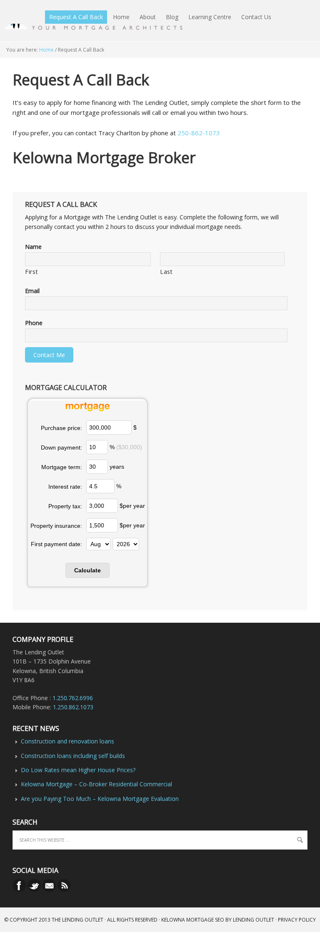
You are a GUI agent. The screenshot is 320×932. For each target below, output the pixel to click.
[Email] (50, 890)
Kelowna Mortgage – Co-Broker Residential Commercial (96, 784)
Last (166, 272)
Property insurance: (56, 525)
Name (33, 247)
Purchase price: (61, 428)
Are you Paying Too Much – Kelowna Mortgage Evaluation (100, 799)
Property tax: (65, 506)
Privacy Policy (297, 919)
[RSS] (64, 890)
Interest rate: (65, 486)
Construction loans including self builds (73, 756)
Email (32, 291)
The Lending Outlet (77, 919)
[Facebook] (20, 890)
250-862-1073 (199, 133)
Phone (33, 323)
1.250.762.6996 (72, 698)
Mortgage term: (61, 467)
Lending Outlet (253, 919)
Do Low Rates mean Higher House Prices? (78, 770)
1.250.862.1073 (73, 707)
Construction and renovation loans (67, 741)
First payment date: (56, 544)
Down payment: (61, 447)
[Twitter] (35, 890)
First (31, 272)
